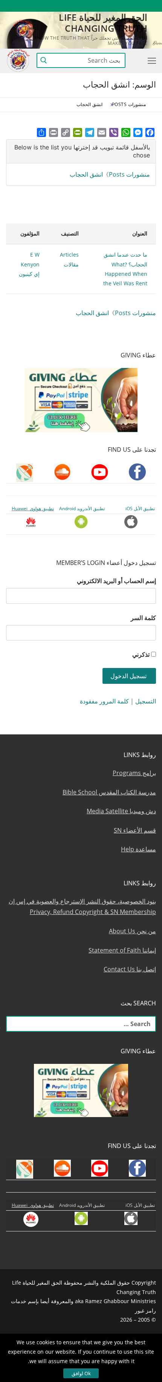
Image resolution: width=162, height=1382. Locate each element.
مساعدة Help (138, 849)
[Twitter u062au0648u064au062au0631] (109, 6)
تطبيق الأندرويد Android (82, 508)
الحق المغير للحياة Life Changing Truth (103, 23)
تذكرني (141, 654)
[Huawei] (27, 6)
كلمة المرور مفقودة (104, 701)
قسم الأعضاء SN (135, 830)
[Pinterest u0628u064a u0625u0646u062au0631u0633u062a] (67, 6)
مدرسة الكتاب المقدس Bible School (109, 792)
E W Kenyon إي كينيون (29, 264)
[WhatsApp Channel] (81, 6)
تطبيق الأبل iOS (140, 508)
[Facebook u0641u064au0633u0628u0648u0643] (149, 6)
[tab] (81, 151)
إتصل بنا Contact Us (130, 969)
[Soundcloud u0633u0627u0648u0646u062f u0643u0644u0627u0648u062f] (122, 6)
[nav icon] (150, 61)
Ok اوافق (81, 1373)
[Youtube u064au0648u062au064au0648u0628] (136, 6)
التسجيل (145, 701)
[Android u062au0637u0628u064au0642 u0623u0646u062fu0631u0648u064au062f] (54, 6)
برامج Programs (134, 773)
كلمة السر (143, 618)
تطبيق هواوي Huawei (33, 508)
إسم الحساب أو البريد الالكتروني (116, 581)
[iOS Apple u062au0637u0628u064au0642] (40, 6)
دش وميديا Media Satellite (121, 811)
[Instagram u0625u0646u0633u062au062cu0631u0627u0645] (95, 6)
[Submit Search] (43, 61)
